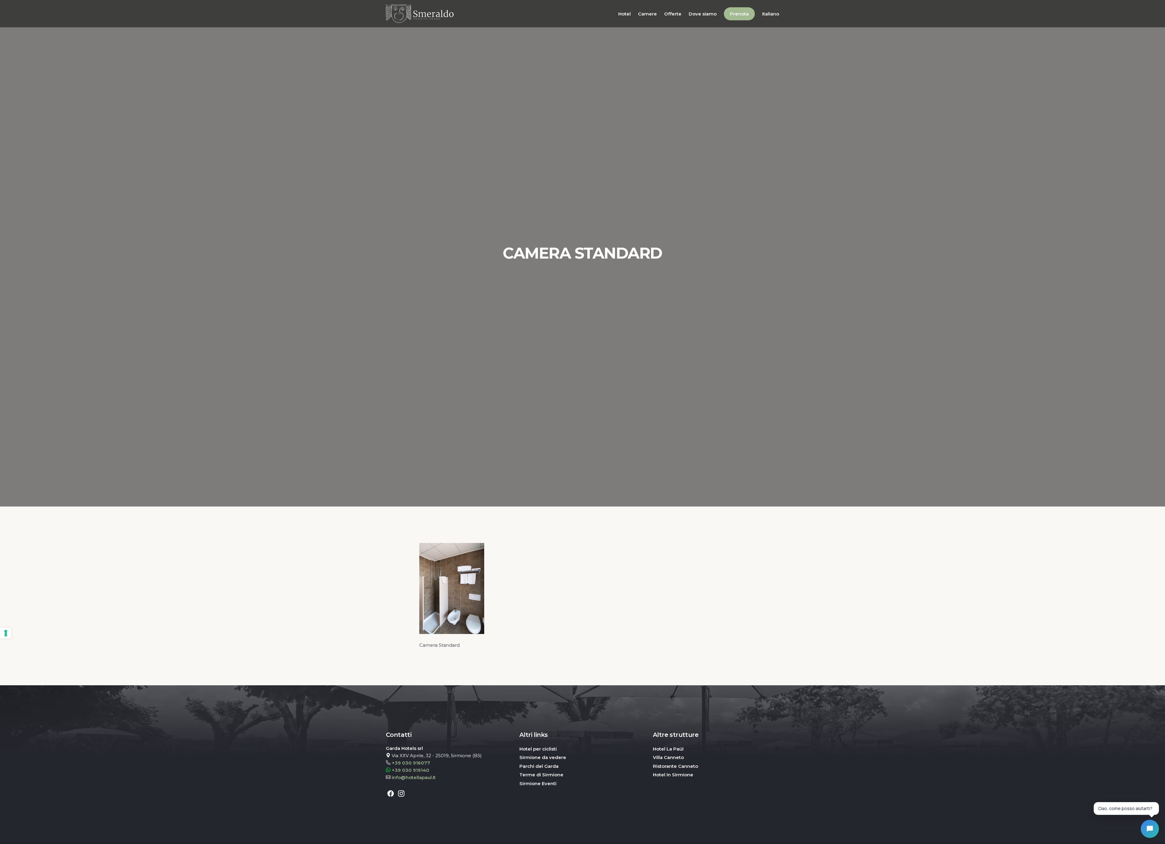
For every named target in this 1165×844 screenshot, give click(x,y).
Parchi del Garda (539, 766)
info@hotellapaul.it (414, 777)
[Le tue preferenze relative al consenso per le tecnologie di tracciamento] (6, 633)
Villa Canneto (668, 757)
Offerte (672, 14)
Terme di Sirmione (541, 775)
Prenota (739, 14)
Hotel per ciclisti (538, 749)
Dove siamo (703, 14)
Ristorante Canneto (675, 766)
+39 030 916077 (411, 763)
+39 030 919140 (410, 770)
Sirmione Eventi (537, 783)
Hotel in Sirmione (673, 775)
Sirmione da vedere (542, 757)
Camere (647, 14)
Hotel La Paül (668, 749)
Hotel (624, 14)
